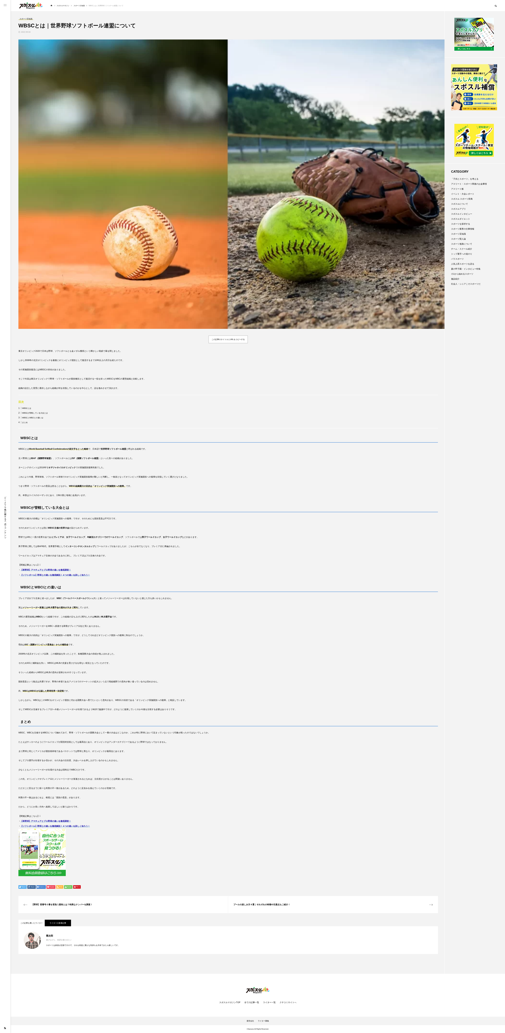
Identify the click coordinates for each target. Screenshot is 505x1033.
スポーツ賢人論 (458, 239)
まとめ (25, 422)
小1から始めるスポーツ (462, 274)
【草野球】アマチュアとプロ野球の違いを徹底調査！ (46, 570)
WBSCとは (26, 408)
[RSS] (5, 1028)
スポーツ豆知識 (458, 234)
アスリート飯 (457, 189)
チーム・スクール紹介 (461, 249)
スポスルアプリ (458, 209)
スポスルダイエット (460, 219)
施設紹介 (455, 279)
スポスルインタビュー (461, 214)
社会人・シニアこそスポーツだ (466, 284)
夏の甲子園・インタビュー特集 (466, 269)
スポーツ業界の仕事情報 (462, 229)
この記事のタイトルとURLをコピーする (228, 339)
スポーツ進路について (461, 244)
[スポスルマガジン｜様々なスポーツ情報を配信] (31, 5)
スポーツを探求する (460, 224)
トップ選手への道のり (461, 254)
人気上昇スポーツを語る (462, 264)
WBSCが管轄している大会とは (35, 413)
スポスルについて (459, 204)
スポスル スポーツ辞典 (462, 199)
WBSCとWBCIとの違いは (32, 418)
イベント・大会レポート (462, 194)
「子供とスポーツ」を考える (464, 179)
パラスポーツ (457, 259)
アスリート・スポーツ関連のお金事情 (469, 184)
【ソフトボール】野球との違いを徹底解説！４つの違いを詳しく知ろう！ (55, 575)
